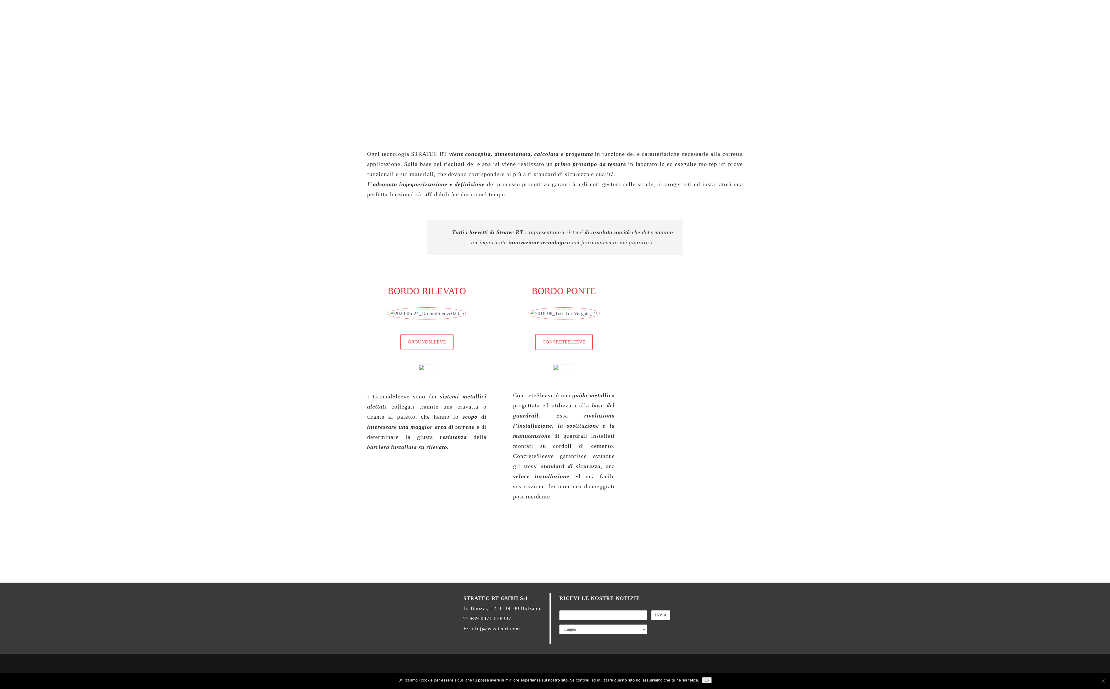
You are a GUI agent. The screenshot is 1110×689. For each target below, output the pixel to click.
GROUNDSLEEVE (427, 341)
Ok (706, 680)
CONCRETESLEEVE (564, 341)
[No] (1103, 681)
